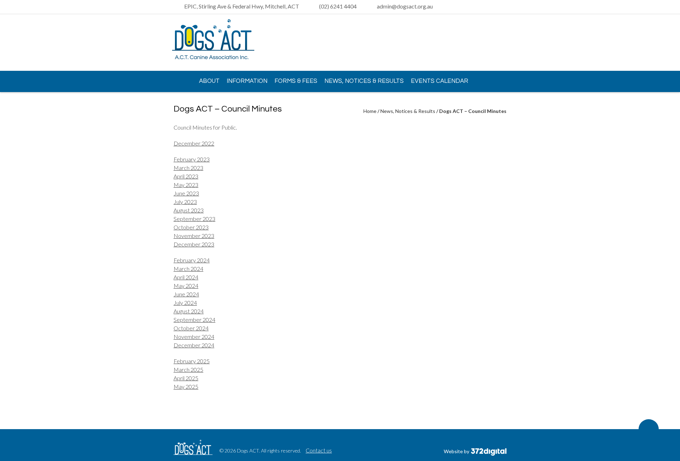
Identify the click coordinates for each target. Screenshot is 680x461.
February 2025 (192, 361)
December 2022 (194, 143)
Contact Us (196, 101)
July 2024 (185, 302)
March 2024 (188, 268)
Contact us (319, 450)
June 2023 (186, 193)
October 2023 (191, 227)
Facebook (501, 43)
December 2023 (194, 244)
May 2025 (186, 386)
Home (181, 81)
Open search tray (502, 7)
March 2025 (188, 369)
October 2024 (191, 328)
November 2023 (194, 235)
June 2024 (186, 294)
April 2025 (186, 378)
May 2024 (186, 285)
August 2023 (189, 210)
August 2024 (189, 311)
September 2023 (194, 218)
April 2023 (186, 176)
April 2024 (186, 277)
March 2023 (188, 167)
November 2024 (194, 336)
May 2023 (186, 184)
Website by (457, 451)
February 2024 (192, 260)
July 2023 (185, 201)
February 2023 (192, 159)
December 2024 (194, 345)
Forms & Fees (295, 81)
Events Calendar (439, 81)
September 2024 (194, 319)
